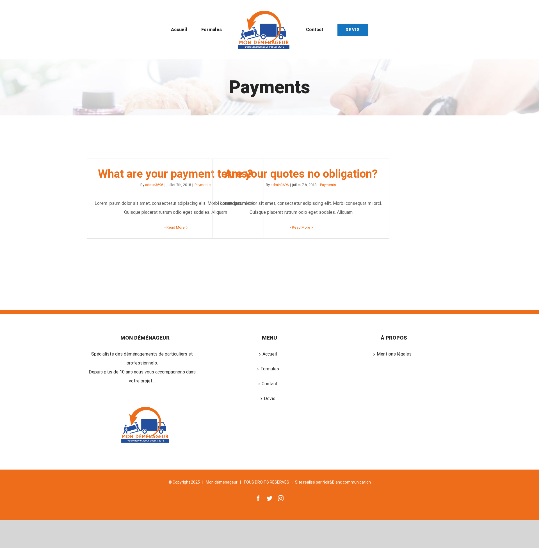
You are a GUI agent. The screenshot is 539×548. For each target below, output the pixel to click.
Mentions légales (394, 354)
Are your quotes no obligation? (301, 173)
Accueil (269, 354)
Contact (270, 383)
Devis (269, 398)
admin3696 (154, 185)
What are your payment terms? (175, 173)
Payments (203, 185)
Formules (270, 368)
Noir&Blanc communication (347, 482)
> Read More (174, 227)
